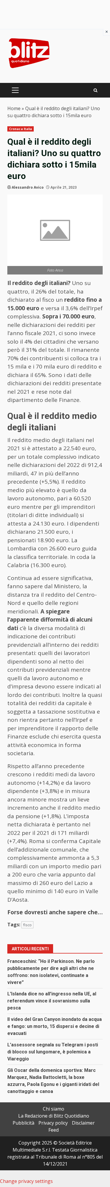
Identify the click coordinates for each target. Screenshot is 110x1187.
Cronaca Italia (20, 129)
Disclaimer (83, 1123)
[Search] (95, 90)
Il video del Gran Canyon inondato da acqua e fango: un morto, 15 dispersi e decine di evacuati (54, 1026)
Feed (53, 1130)
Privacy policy (53, 1123)
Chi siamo (53, 1109)
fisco (27, 924)
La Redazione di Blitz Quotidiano (53, 1116)
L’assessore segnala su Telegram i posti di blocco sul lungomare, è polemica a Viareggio (52, 1052)
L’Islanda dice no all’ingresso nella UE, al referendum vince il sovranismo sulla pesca (51, 1001)
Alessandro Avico (28, 187)
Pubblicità (23, 1123)
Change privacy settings (26, 1181)
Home (14, 108)
